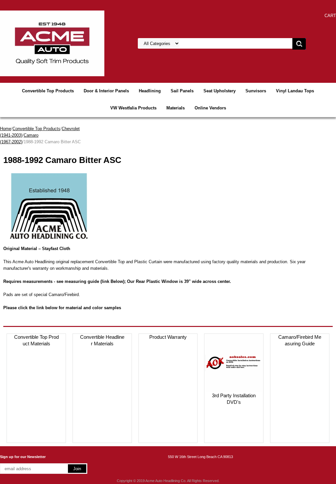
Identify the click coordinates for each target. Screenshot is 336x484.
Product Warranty (168, 337)
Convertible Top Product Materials (36, 340)
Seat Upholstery (219, 90)
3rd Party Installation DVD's (234, 399)
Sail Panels (182, 90)
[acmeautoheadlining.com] (52, 42)
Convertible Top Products (48, 90)
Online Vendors (210, 107)
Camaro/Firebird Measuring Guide (299, 340)
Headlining (150, 90)
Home (5, 128)
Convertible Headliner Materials (102, 340)
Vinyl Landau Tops (295, 90)
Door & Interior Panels (106, 90)
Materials (175, 107)
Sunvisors (255, 90)
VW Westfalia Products (133, 107)
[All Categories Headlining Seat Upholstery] (211, 43)
